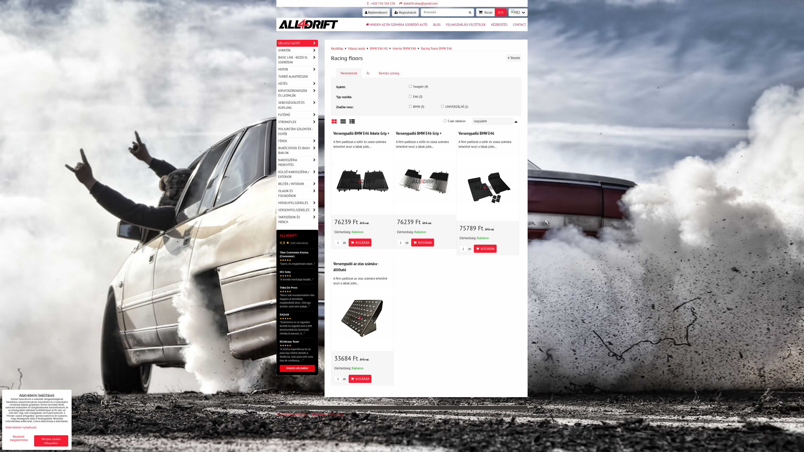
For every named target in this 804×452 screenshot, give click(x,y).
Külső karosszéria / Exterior (293, 174)
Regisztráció (407, 12)
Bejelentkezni (377, 12)
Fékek (282, 141)
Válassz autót (289, 43)
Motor (283, 69)
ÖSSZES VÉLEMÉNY (297, 368)
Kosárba (361, 242)
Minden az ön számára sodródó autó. (399, 24)
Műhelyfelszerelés (293, 203)
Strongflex (287, 122)
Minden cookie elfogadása (51, 441)
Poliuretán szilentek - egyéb (295, 131)
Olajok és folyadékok (287, 193)
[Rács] (334, 123)
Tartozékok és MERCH (289, 219)
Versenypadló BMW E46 (476, 133)
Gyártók (284, 50)
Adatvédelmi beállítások (292, 414)
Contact (519, 24)
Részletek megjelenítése (19, 438)
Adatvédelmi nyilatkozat (327, 414)
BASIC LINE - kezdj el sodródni (293, 59)
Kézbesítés (499, 24)
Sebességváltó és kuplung (291, 104)
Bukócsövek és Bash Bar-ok (294, 150)
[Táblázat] (352, 123)
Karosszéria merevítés (287, 162)
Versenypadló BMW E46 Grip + (419, 133)
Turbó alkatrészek (293, 76)
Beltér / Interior (291, 184)
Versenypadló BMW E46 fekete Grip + (361, 133)
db (344, 243)
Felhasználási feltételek (466, 24)
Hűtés (282, 83)
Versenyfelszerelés (293, 210)
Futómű (284, 115)
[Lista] (343, 123)
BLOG (437, 24)
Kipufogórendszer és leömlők (292, 93)
